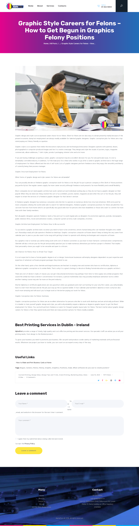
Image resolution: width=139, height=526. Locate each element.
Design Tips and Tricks (50, 375)
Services (42, 498)
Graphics (55, 368)
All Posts (53, 43)
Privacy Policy (30, 443)
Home (46, 43)
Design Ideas (36, 375)
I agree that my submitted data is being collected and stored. (40, 439)
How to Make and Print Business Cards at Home (33, 362)
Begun (22, 368)
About (41, 504)
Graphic (48, 368)
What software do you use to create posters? (91, 368)
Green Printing (64, 375)
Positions (63, 368)
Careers (29, 368)
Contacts (41, 501)
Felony (41, 368)
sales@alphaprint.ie (97, 498)
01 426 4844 (97, 495)
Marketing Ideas (77, 375)
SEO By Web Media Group (41, 507)
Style (70, 368)
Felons (35, 368)
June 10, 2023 (95, 375)
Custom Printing (24, 375)
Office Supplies (107, 504)
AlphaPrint (19, 331)
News (85, 375)
